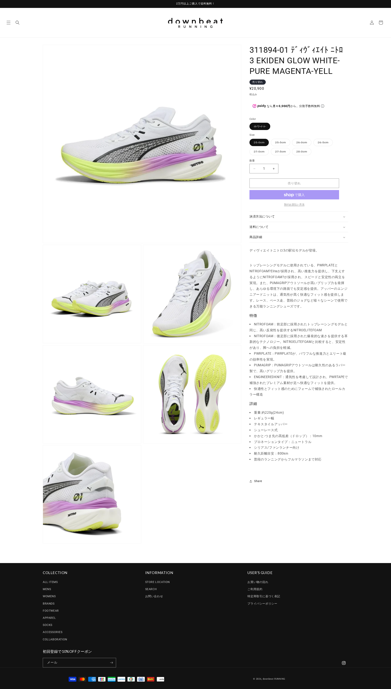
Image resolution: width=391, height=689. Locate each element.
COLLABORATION (55, 639)
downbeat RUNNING (274, 679)
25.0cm (260, 143)
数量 (252, 160)
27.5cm (282, 152)
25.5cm (282, 143)
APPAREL (49, 617)
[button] (8, 22)
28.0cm (303, 152)
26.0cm (303, 143)
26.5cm (324, 143)
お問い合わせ (154, 596)
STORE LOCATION (157, 582)
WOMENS (49, 596)
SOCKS (47, 625)
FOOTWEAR (51, 610)
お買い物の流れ (257, 582)
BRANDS (49, 603)
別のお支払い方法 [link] (294, 204)
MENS (47, 589)
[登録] (111, 662)
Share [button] (258, 481)
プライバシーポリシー (262, 603)
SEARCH (151, 589)
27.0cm (260, 152)
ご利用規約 (254, 589)
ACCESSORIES (53, 632)
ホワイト (261, 127)
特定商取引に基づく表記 (263, 596)
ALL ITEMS (50, 582)
